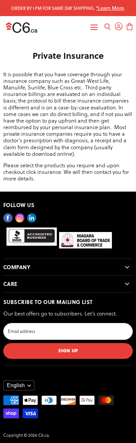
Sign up (68, 350)
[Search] (107, 27)
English (16, 385)
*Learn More (110, 8)
